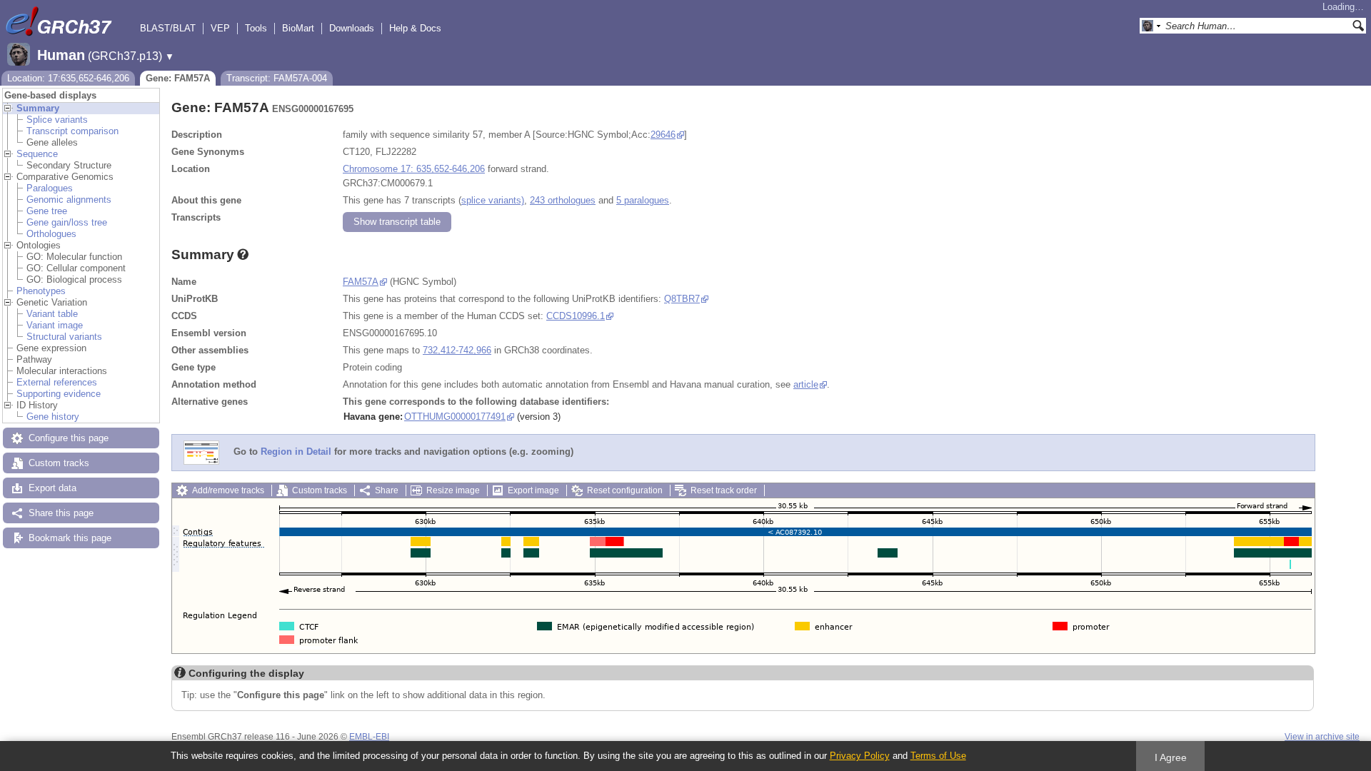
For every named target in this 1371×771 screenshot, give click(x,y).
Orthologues (51, 233)
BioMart (298, 28)
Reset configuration (625, 490)
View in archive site (1322, 736)
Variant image (54, 325)
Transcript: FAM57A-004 (276, 78)
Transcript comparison (72, 131)
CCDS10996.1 (575, 316)
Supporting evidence (58, 393)
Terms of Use (938, 755)
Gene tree (46, 211)
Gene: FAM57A (178, 78)
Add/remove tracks (228, 490)
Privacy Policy (860, 755)
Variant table (52, 313)
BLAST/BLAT (168, 28)
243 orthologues (563, 200)
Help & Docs (415, 28)
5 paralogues (642, 200)
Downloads (351, 28)
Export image (533, 490)
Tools (256, 28)
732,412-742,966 (457, 350)
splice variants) (492, 200)
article (805, 384)
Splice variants (57, 119)
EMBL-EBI (369, 736)
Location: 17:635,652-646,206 (68, 78)
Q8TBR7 (682, 298)
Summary (37, 108)
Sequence (37, 153)
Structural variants (64, 336)
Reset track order (723, 490)
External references (56, 382)
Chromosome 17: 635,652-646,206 (414, 168)
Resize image (453, 490)
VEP (220, 28)
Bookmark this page (70, 538)
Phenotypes (41, 291)
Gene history (52, 416)
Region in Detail (296, 452)
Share (386, 490)
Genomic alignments (68, 199)
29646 (663, 134)
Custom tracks (59, 463)
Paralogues (49, 188)
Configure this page (69, 438)
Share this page (61, 513)
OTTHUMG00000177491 (455, 416)
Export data (52, 488)
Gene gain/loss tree (66, 222)
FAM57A (360, 281)
